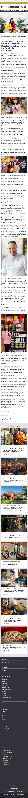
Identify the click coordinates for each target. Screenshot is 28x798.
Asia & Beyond (5, 741)
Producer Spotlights (6, 697)
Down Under (4, 743)
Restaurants (4, 683)
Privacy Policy (5, 762)
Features (3, 10)
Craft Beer (4, 711)
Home (2, 36)
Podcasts (4, 695)
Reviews (4, 667)
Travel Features (5, 728)
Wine (3, 705)
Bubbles (3, 707)
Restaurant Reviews (6, 689)
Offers (4, 665)
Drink (3, 700)
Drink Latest (4, 704)
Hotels (3, 681)
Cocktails (4, 713)
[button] (22, 7)
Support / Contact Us (7, 756)
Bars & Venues (5, 685)
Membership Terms (6, 758)
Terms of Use (5, 760)
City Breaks (4, 732)
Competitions (6, 673)
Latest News (5, 662)
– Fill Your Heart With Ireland (8, 734)
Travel (4, 723)
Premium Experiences (17, 10)
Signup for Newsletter (7, 752)
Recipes (4, 670)
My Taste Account (6, 750)
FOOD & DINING (6, 676)
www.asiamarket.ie (13, 308)
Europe (3, 736)
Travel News (4, 726)
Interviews (4, 693)
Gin (2, 717)
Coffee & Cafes (5, 687)
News (8, 10)
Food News (4, 679)
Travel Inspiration (6, 730)
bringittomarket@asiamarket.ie (9, 152)
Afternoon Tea (5, 691)
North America (5, 738)
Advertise (4, 754)
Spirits (3, 719)
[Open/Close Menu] (25, 7)
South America (5, 740)
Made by (14, 796)
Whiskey (4, 715)
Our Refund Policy (6, 764)
